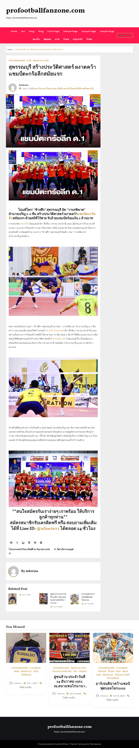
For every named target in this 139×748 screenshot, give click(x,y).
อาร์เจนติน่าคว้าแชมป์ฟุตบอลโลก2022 (88, 597)
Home (14, 31)
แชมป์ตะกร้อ (59, 338)
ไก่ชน (89, 39)
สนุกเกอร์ (77, 39)
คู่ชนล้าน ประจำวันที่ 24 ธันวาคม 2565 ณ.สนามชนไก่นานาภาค (69, 684)
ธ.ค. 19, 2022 (57, 607)
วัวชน (66, 39)
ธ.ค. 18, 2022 (88, 604)
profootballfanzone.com (45, 11)
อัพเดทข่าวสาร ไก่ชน (78, 668)
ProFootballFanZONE (17, 60)
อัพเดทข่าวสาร (26, 671)
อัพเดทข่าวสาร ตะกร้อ (41, 60)
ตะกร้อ (36, 39)
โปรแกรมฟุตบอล (113, 678)
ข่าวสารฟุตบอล (35, 668)
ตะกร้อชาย (47, 88)
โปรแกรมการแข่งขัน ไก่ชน (61, 671)
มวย (57, 39)
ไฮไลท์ (35, 671)
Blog (31, 31)
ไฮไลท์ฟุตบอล (26, 675)
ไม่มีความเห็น (25, 687)
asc (23, 31)
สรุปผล (98, 675)
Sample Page (70, 31)
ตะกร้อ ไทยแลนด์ (55, 330)
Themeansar (95, 744)
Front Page (53, 31)
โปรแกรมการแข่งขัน (122, 675)
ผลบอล (118, 671)
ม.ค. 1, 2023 (26, 595)
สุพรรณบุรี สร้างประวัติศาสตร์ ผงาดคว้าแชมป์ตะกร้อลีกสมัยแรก (39, 50)
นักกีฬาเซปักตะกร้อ (84, 88)
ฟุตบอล (47, 39)
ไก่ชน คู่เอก (83, 671)
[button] (7, 35)
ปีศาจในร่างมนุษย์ (65, 549)
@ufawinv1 (48, 529)
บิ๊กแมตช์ (111, 671)
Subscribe (126, 35)
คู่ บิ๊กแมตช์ (102, 671)
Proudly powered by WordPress (53, 744)
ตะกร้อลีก (58, 88)
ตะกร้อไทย (69, 88)
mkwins (24, 85)
